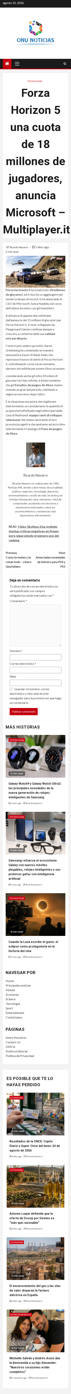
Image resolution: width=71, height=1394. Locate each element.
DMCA (10, 1046)
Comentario (18, 601)
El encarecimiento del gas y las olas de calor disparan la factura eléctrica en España (35, 1290)
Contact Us (13, 1042)
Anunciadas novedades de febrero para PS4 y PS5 (50, 559)
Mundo (10, 990)
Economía (12, 994)
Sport (9, 1008)
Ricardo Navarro (19, 247)
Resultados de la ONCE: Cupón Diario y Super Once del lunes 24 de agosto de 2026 (34, 1146)
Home (10, 981)
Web (13, 676)
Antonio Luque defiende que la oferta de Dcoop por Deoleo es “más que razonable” (31, 1218)
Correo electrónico (23, 663)
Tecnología (34, 81)
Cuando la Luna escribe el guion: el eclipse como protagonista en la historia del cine (33, 946)
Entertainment (15, 1012)
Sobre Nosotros (16, 1037)
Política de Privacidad (20, 1056)
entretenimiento (20, 1314)
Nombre (16, 651)
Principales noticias (18, 985)
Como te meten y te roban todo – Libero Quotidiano (18, 559)
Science (11, 999)
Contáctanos (14, 1017)
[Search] (64, 63)
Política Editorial (16, 1051)
